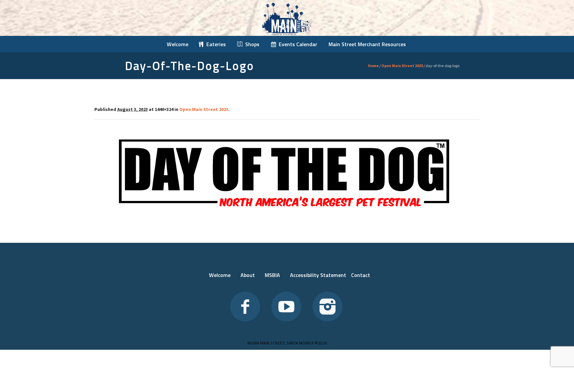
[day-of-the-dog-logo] (287, 173)
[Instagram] (327, 307)
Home (373, 65)
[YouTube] (286, 307)
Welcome (220, 275)
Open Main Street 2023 (402, 65)
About (247, 275)
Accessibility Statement (318, 275)
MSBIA (272, 275)
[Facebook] (245, 307)
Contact (360, 275)
